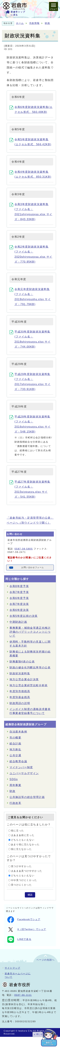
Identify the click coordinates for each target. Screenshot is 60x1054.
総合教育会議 (18, 761)
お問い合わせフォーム (32, 567)
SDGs (14, 779)
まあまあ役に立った (22, 835)
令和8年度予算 (19, 586)
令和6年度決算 (19, 610)
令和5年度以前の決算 (24, 616)
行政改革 (15, 803)
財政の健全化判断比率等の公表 (30, 667)
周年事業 (15, 785)
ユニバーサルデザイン (24, 773)
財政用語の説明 (20, 703)
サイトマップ (12, 968)
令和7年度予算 (19, 592)
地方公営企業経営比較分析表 (29, 685)
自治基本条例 (18, 731)
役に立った (17, 830)
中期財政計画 (18, 621)
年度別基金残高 (20, 697)
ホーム (20, 23)
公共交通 (15, 755)
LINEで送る (24, 939)
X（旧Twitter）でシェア (31, 929)
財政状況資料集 (20, 673)
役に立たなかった (21, 849)
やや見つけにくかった (24, 880)
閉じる (39, 1034)
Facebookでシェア (28, 919)
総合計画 (15, 743)
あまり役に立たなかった (25, 844)
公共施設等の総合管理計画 (27, 797)
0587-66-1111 (23, 995)
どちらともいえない (22, 840)
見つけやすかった (21, 866)
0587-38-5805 (23, 549)
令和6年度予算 (19, 598)
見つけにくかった (21, 885)
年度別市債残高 (20, 691)
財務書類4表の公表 (22, 661)
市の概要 (15, 737)
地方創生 (15, 749)
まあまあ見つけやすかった (26, 871)
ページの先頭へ (45, 960)
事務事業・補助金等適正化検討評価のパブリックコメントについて (30, 631)
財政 (47, 23)
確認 (30, 895)
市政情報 (34, 23)
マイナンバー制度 (21, 767)
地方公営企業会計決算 (24, 679)
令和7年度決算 (19, 604)
